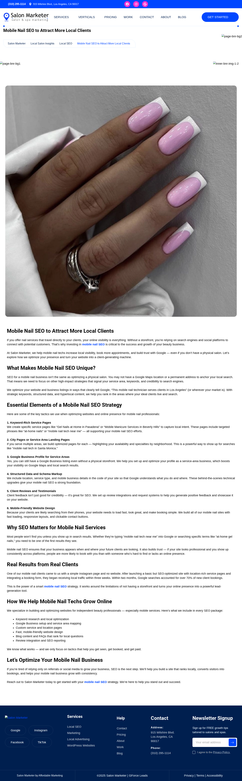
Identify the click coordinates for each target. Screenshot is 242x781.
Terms (200, 775)
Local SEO (74, 726)
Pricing (110, 17)
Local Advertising (78, 739)
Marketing (73, 733)
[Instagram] (136, 4)
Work (128, 17)
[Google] (145, 4)
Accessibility (215, 775)
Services (61, 17)
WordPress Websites (81, 745)
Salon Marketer (26, 775)
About (166, 17)
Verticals (86, 17)
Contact (147, 17)
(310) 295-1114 (17, 4)
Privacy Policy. (221, 752)
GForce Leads (138, 775)
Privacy (189, 775)
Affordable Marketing (51, 775)
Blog (182, 17)
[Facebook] (127, 4)
